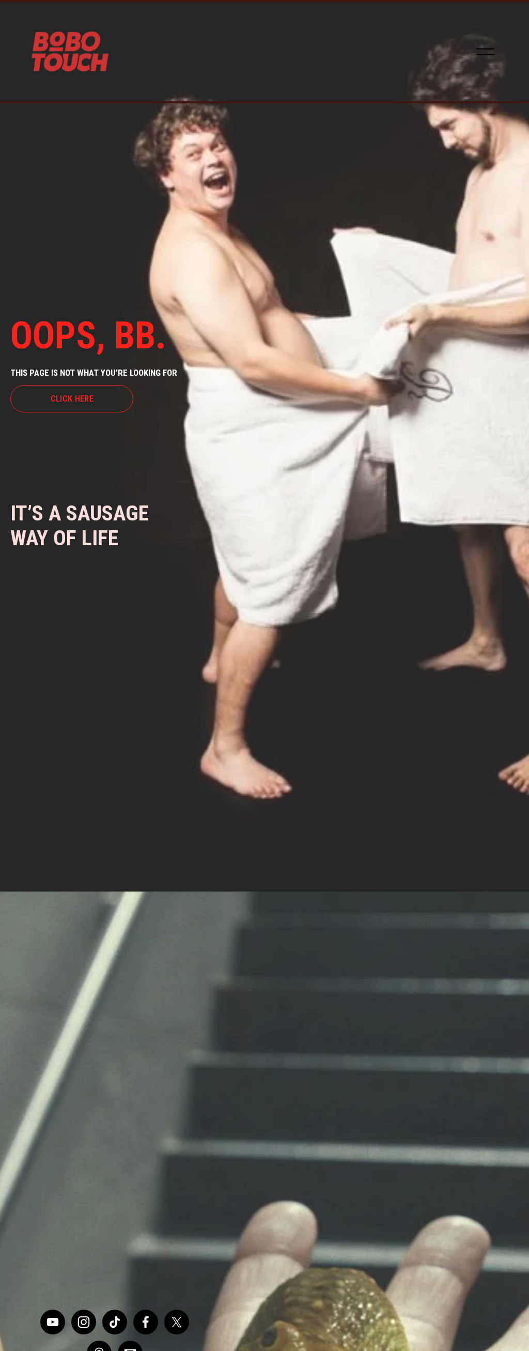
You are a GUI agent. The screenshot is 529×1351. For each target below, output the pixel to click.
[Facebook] (145, 1322)
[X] (176, 1322)
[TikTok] (114, 1322)
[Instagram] (83, 1322)
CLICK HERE (72, 398)
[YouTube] (52, 1322)
